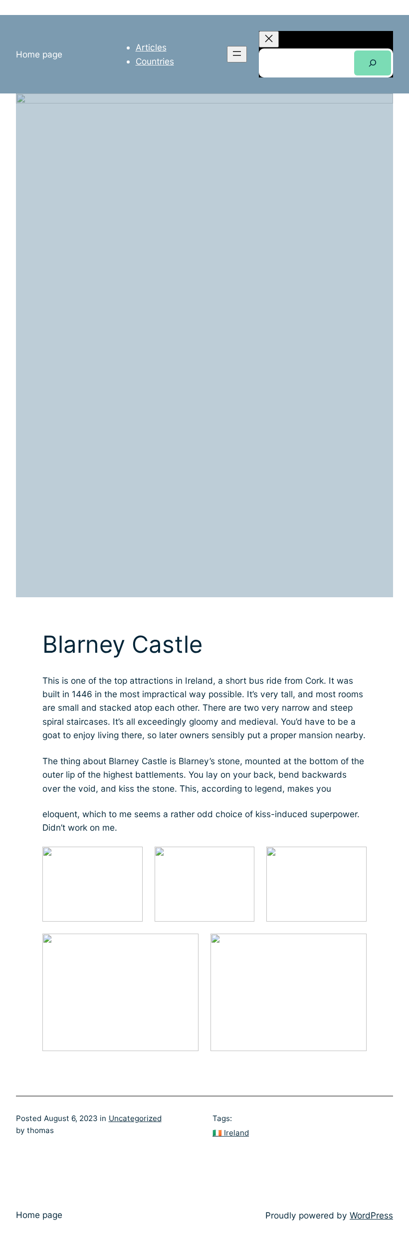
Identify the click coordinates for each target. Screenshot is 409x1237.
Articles (151, 47)
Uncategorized (135, 1118)
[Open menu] (237, 54)
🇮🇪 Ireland (230, 1133)
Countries (155, 61)
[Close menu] (269, 39)
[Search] (372, 63)
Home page (39, 54)
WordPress (371, 1215)
